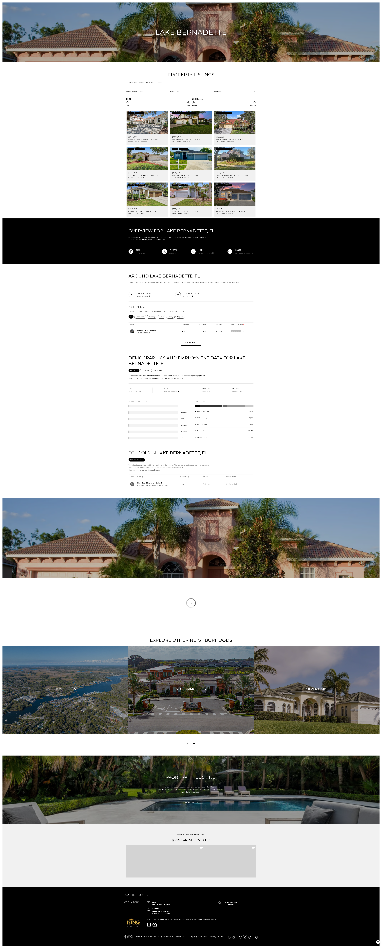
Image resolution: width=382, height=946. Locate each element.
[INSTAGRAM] (234, 937)
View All (191, 743)
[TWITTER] (250, 937)
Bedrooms (218, 91)
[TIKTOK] (245, 937)
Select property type (134, 91)
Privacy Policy (216, 937)
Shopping (153, 317)
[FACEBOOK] (229, 937)
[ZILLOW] (256, 937)
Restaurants (141, 317)
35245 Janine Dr (143, 332)
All (132, 317)
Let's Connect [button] (191, 802)
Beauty (171, 317)
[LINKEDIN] (240, 937)
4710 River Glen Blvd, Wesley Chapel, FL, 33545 (152, 485)
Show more (191, 343)
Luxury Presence (175, 937)
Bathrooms (174, 91)
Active (162, 317)
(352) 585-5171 (229, 904)
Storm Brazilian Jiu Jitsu (146, 330)
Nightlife (181, 317)
